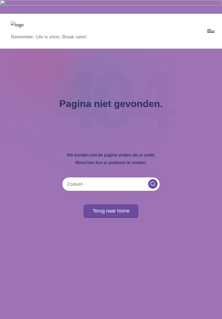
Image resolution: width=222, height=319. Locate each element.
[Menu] (210, 31)
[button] (153, 184)
